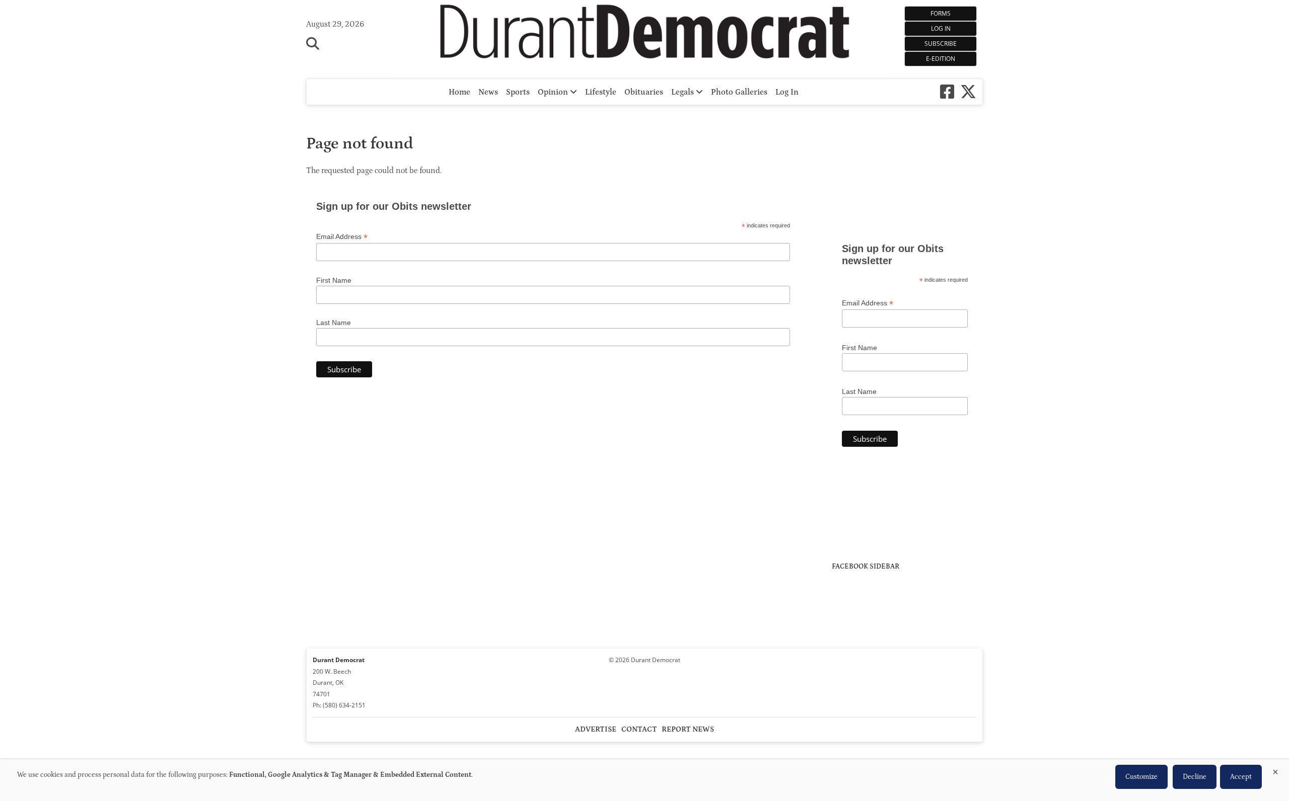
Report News (688, 729)
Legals (683, 92)
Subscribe (940, 43)
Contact (639, 729)
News (488, 92)
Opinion (554, 92)
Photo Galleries (739, 92)
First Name (333, 280)
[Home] (644, 34)
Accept (1241, 777)
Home (459, 92)
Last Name (333, 322)
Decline (1194, 777)
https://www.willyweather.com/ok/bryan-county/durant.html (907, 213)
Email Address (342, 237)
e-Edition (940, 58)
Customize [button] (1141, 777)
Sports (518, 92)
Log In (941, 28)
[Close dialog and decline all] (1275, 770)
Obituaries (643, 92)
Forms (940, 13)
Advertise (595, 729)
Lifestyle (600, 92)
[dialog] (644, 780)
